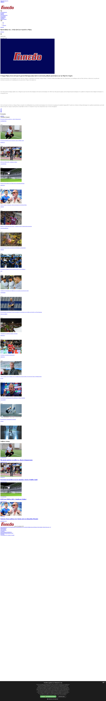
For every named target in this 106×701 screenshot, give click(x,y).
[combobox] (103, 682)
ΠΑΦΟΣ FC (2, 477)
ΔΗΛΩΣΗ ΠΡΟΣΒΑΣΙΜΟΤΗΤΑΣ (6, 533)
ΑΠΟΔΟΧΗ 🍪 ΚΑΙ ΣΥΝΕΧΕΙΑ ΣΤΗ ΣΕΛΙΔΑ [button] (48, 696)
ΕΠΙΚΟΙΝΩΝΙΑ (3, 528)
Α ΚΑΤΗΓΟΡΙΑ (3, 496)
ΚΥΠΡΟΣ (2, 13)
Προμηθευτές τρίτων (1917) (51, 688)
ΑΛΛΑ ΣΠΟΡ (3, 16)
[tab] (3, 117)
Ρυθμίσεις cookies (56, 694)
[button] (53, 699)
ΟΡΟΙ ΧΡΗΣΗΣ (3, 530)
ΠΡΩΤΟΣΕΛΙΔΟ (3, 0)
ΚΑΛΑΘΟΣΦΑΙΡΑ (4, 15)
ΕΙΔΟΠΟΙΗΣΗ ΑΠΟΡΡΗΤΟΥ (6, 532)
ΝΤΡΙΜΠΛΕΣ (3, 17)
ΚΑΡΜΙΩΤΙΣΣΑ (3, 457)
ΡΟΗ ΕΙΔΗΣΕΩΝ (3, 12)
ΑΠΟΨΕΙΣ (2, 18)
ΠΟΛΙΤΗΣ (2, 534)
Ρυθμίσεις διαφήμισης (54, 693)
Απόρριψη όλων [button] (61, 696)
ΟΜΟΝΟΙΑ (2, 516)
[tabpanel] (53, 279)
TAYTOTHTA (3, 529)
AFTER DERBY (3, 19)
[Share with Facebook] (1, 109)
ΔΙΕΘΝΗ (2, 14)
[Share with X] (1, 110)
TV (7, 0)
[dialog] (53, 691)
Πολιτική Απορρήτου (63, 694)
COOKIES (2, 531)
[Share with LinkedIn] (1, 111)
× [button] (104, 682)
